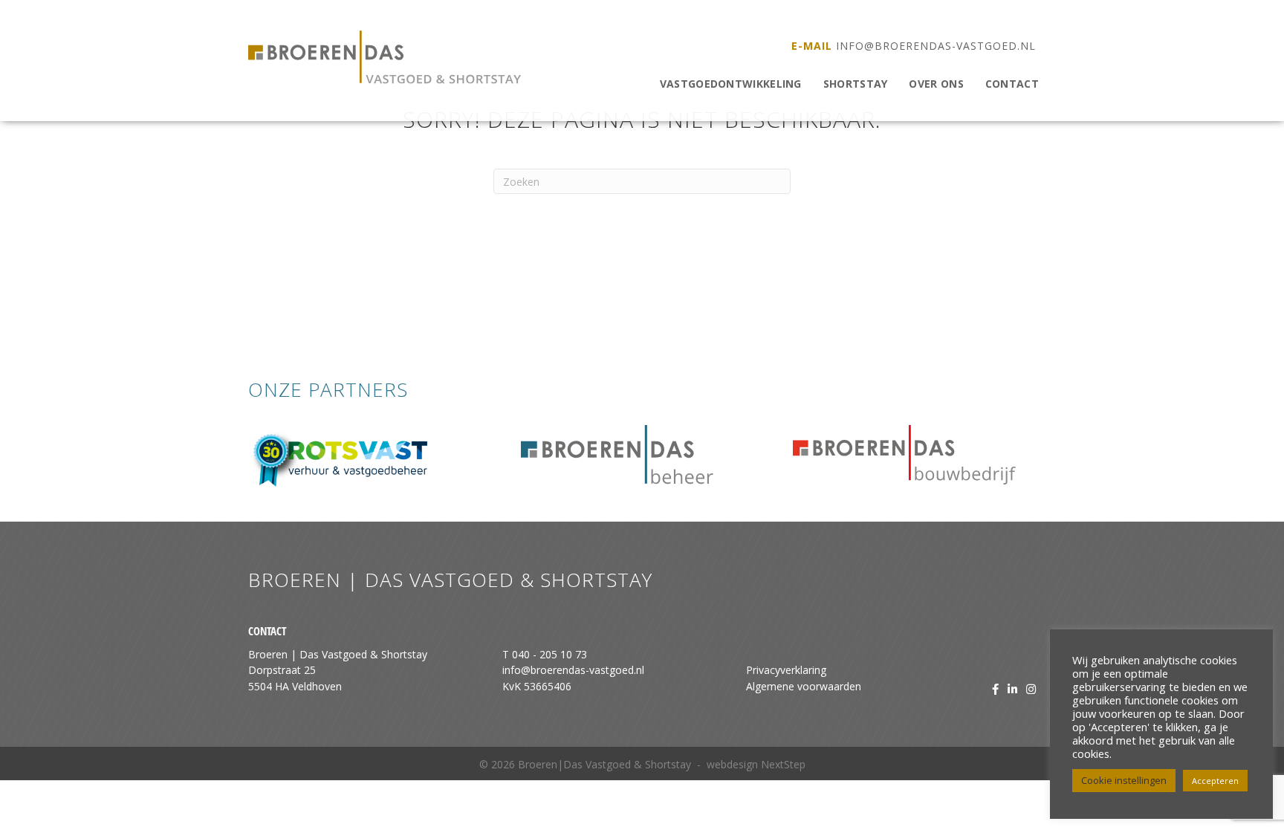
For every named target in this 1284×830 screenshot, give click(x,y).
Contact (1012, 84)
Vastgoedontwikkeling (731, 84)
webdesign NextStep (756, 764)
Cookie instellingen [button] (1124, 780)
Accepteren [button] (1215, 780)
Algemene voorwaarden (803, 686)
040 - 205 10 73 (549, 654)
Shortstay (855, 84)
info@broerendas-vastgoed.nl (936, 46)
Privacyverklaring (786, 670)
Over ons (936, 84)
